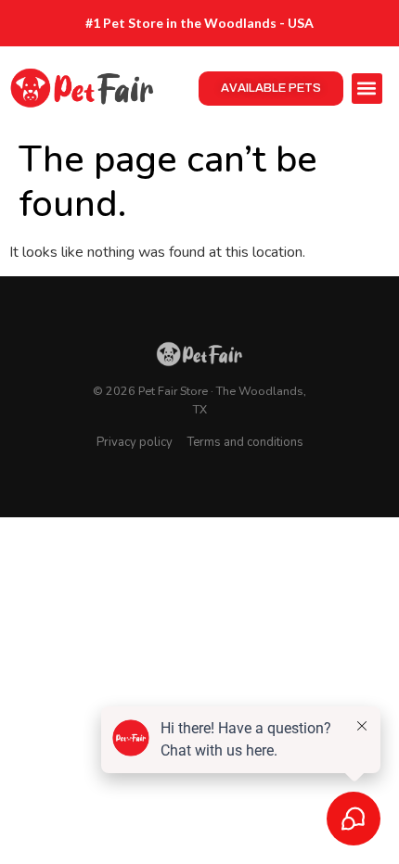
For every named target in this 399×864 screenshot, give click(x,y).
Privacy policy (135, 442)
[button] (367, 88)
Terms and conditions (245, 442)
